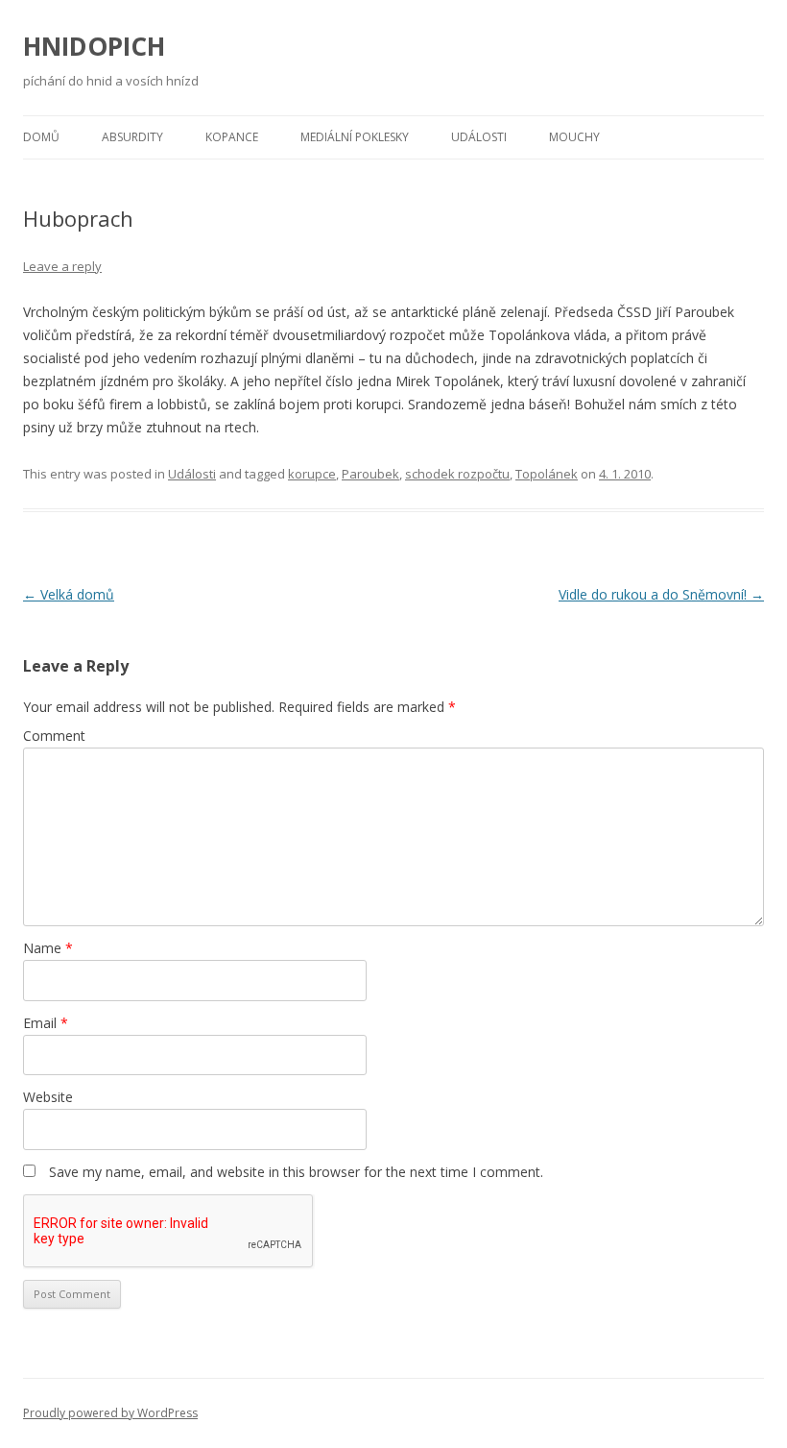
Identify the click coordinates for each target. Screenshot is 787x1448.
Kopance (231, 137)
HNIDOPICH (94, 46)
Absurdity (132, 137)
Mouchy (574, 137)
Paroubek (370, 473)
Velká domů (68, 594)
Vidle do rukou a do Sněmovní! (661, 594)
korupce (312, 473)
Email (45, 1023)
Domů (41, 137)
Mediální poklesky (354, 137)
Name (48, 948)
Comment (54, 735)
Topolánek (546, 473)
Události (479, 137)
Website (48, 1097)
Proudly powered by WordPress (110, 1413)
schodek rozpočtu (457, 473)
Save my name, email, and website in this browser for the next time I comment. (296, 1172)
